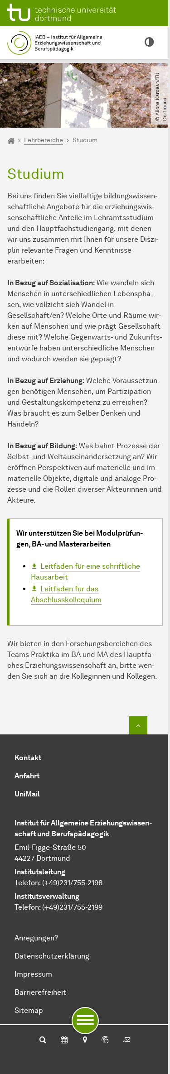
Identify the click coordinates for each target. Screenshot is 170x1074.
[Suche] (42, 1040)
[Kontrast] (149, 42)
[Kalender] (64, 1040)
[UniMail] (127, 1040)
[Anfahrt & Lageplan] (84, 1040)
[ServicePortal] (105, 1040)
